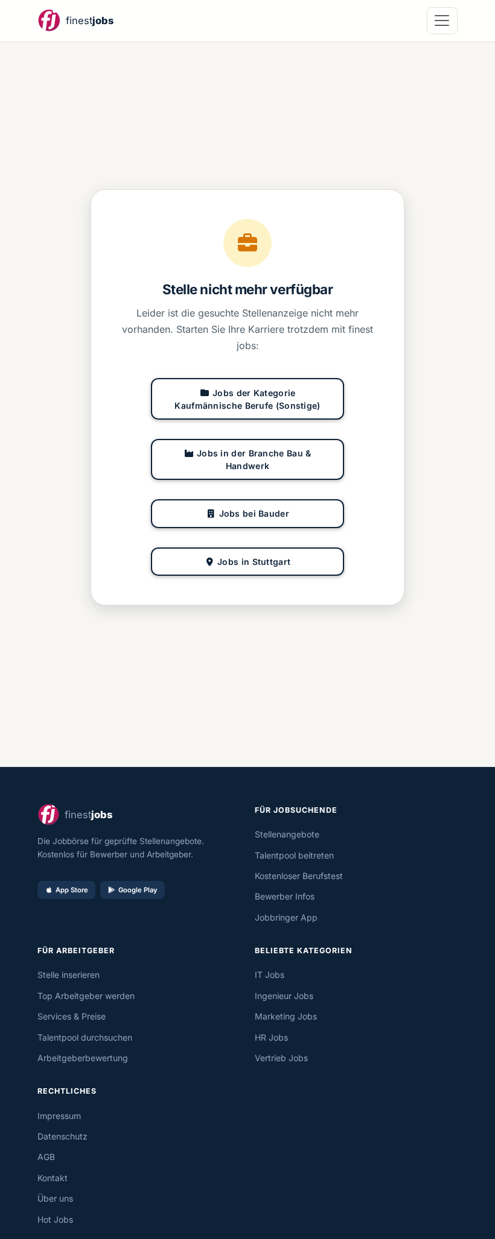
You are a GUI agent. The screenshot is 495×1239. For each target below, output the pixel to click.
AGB (46, 1157)
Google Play (138, 890)
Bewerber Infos (285, 896)
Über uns (55, 1198)
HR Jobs (271, 1037)
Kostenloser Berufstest (299, 876)
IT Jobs (269, 974)
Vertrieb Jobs (281, 1058)
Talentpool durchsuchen (84, 1037)
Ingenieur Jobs (284, 996)
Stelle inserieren (68, 974)
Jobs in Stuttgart (253, 561)
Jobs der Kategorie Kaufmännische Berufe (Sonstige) (247, 399)
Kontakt (52, 1178)
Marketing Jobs (286, 1016)
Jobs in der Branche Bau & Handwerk (254, 459)
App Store (72, 890)
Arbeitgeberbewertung (82, 1058)
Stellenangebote (287, 834)
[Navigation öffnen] (442, 20)
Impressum (59, 1116)
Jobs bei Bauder (254, 513)
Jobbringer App (286, 917)
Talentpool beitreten (294, 855)
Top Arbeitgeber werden (86, 996)
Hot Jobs (55, 1219)
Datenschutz (62, 1136)
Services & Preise (71, 1016)
